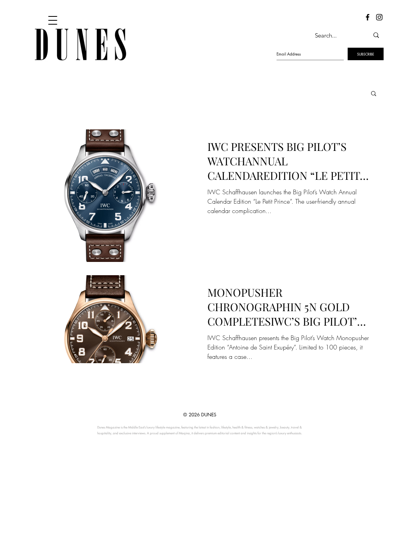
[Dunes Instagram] (379, 17)
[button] (373, 94)
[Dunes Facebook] (367, 17)
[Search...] (376, 35)
